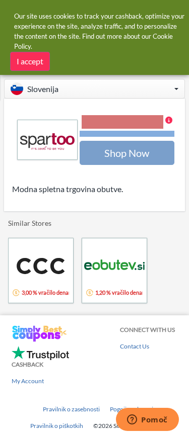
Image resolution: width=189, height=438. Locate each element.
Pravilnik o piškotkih (56, 425)
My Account (28, 381)
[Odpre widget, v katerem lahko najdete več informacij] (147, 420)
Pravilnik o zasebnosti (71, 409)
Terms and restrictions (127, 134)
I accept (30, 61)
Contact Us (134, 346)
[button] (94, 89)
